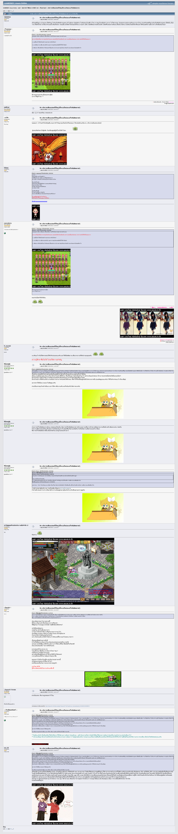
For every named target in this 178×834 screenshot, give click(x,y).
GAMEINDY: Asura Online (10, 8)
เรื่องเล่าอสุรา (43, 8)
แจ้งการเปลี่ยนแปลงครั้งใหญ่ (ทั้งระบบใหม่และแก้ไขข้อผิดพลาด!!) (64, 8)
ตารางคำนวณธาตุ (65, 488)
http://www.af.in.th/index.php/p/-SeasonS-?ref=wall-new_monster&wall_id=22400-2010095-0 (68, 706)
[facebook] (5, 720)
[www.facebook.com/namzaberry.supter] (5, 233)
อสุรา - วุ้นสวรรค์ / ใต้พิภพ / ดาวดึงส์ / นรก (28, 8)
